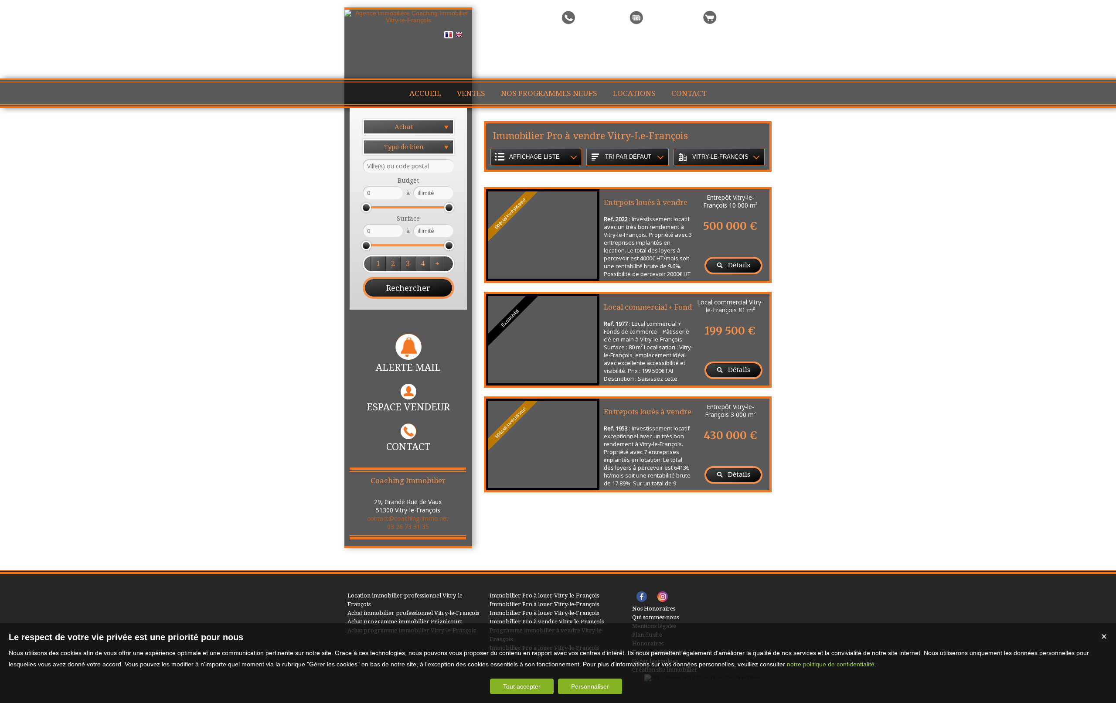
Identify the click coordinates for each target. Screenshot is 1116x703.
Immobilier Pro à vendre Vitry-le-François (547, 621)
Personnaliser (590, 686)
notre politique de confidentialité (830, 664)
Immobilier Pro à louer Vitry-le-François (544, 595)
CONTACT (408, 446)
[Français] (448, 36)
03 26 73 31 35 (408, 526)
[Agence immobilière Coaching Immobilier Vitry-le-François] (408, 20)
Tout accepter (522, 686)
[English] (459, 36)
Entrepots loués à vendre (647, 411)
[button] (378, 263)
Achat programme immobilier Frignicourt (404, 621)
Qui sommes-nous (655, 617)
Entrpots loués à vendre (645, 202)
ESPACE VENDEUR (408, 407)
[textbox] (408, 166)
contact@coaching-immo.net (408, 518)
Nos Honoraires (653, 608)
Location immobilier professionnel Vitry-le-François (405, 599)
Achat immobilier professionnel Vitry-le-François (413, 613)
